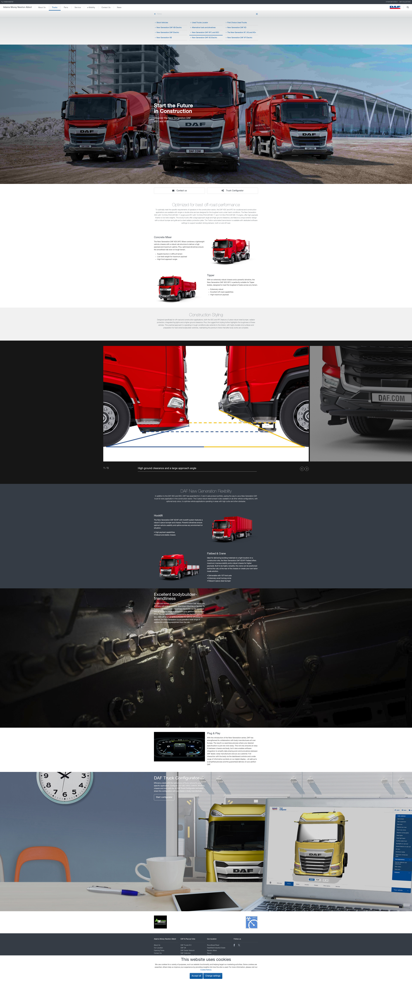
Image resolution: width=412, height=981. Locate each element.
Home (159, 14)
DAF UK (183, 948)
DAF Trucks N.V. (186, 945)
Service (78, 7)
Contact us (181, 191)
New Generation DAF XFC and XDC (205, 32)
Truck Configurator (234, 191)
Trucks (54, 7)
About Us (42, 7)
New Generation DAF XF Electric (239, 38)
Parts (66, 7)
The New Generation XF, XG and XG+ (241, 32)
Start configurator (164, 797)
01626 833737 (8, 2)
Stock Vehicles (162, 23)
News (119, 7)
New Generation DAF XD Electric (204, 38)
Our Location (158, 948)
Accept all (196, 976)
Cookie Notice (205, 970)
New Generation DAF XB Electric (169, 28)
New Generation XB (164, 38)
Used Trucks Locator (200, 23)
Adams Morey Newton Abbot (17, 7)
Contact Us (106, 7)
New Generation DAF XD (236, 28)
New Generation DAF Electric (168, 32)
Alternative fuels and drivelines (204, 28)
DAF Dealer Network (188, 950)
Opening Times (159, 950)
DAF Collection (404, 2)
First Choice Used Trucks (237, 23)
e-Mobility (91, 7)
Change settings (212, 976)
